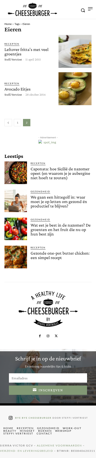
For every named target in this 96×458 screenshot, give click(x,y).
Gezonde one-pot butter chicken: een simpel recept (60, 255)
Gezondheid (40, 191)
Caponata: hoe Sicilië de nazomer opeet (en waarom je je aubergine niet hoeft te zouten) (60, 173)
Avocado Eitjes (17, 88)
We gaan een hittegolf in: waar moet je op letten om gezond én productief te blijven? (59, 201)
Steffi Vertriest (13, 59)
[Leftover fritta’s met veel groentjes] (75, 51)
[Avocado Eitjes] (75, 88)
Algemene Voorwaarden (59, 445)
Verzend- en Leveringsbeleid (26, 450)
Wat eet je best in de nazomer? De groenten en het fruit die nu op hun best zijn (61, 229)
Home (8, 24)
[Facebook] (40, 336)
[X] (56, 336)
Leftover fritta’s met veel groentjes (26, 51)
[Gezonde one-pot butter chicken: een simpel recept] (15, 257)
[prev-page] (8, 122)
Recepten (11, 43)
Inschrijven (51, 390)
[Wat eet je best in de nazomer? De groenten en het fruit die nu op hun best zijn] (15, 229)
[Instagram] (48, 336)
